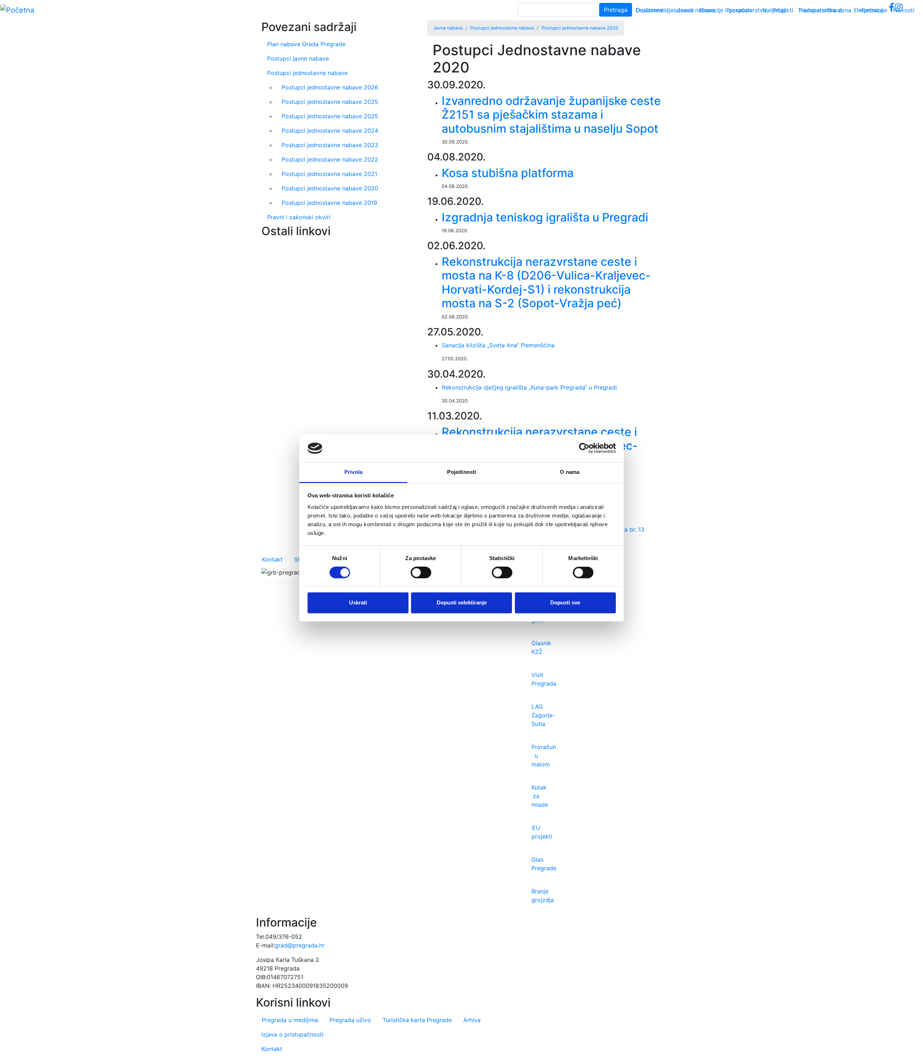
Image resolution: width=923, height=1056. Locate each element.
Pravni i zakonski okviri (298, 217)
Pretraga (615, 9)
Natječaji (774, 10)
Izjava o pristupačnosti (292, 1034)
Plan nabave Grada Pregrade (306, 44)
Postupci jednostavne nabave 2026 (330, 87)
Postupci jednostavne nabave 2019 (329, 202)
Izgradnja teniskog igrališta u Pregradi (545, 217)
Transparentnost (820, 10)
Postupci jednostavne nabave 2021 (329, 173)
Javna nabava (696, 10)
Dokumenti (651, 10)
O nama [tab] (570, 472)
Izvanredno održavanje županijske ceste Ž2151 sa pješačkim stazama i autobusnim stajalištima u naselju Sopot (551, 115)
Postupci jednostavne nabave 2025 (330, 101)
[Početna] (17, 10)
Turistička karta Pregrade (417, 1020)
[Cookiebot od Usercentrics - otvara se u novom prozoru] (584, 448)
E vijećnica (868, 10)
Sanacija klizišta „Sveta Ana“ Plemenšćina (498, 345)
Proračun (739, 10)
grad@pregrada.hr (299, 945)
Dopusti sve (565, 602)
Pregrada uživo (350, 1020)
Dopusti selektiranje (462, 602)
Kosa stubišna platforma (508, 173)
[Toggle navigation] (907, 10)
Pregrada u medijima (290, 1020)
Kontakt (272, 559)
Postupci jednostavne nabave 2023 (330, 145)
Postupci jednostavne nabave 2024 (330, 130)
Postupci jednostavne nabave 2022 (330, 159)
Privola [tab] (353, 472)
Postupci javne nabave (298, 58)
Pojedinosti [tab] (461, 472)
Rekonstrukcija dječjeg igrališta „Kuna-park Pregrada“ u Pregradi (529, 387)
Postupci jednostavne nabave (502, 28)
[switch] (421, 572)
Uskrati (358, 602)
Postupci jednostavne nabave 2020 (580, 28)
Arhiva (472, 1020)
